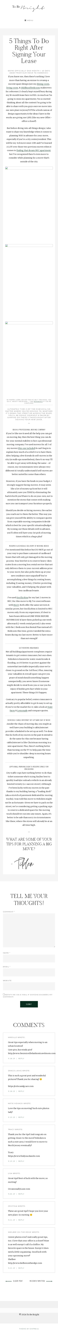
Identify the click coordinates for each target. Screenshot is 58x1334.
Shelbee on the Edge (19, 1232)
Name (6, 953)
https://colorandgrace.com (21, 1086)
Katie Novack (15, 1103)
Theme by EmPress (29, 1329)
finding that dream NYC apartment (33, 150)
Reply (21, 1058)
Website (7, 980)
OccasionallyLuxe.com (19, 1189)
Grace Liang (15, 1071)
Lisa (10, 1173)
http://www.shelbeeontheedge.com (25, 1263)
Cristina (12, 1206)
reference (38, 401)
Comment (9, 912)
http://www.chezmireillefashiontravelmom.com (32, 1053)
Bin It (16, 605)
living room (12, 87)
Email (7, 967)
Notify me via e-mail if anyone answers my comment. (28, 996)
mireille (12, 1037)
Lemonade (22, 710)
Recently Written (37, 1281)
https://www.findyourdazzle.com (24, 1156)
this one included (26, 448)
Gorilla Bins (22, 597)
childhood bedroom (30, 87)
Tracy (11, 1129)
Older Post (18, 1281)
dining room (43, 84)
